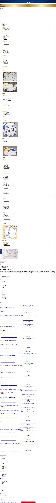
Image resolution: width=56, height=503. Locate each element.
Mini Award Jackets (6, 104)
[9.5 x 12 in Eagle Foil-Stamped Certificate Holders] (7, 326)
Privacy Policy (14, 502)
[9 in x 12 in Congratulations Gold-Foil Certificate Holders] (8, 329)
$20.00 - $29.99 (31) (4, 283)
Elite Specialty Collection (7, 114)
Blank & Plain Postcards (7, 245)
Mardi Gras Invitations (6, 168)
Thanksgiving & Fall (6, 208)
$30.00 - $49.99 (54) (4, 284)
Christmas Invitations (6, 165)
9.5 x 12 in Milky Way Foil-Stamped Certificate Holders (28, 403)
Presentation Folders (6, 44)
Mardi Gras (5, 222)
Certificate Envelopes (6, 108)
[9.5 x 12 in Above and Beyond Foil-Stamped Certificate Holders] (9, 410)
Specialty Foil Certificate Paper (7, 98)
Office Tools (5, 53)
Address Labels (6, 50)
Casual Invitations (6, 188)
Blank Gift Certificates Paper (7, 100)
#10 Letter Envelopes (6, 142)
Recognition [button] (3, 93)
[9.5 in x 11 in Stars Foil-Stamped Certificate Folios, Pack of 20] (9, 333)
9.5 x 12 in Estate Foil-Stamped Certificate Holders (28, 356)
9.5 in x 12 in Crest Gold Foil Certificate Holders (28, 308)
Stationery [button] (3, 25)
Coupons (3, 483)
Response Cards (6, 62)
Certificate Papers (5, 96)
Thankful (4, 209)
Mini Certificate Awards (7, 99)
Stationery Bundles (5, 41)
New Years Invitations (6, 166)
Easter (5, 205)
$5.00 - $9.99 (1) (3, 282)
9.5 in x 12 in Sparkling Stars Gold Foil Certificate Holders (28, 338)
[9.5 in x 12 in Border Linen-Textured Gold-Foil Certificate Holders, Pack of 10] (11, 365)
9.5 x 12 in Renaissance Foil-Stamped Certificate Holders (28, 394)
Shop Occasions (4, 198)
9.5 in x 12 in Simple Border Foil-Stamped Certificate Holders (28, 407)
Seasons (4, 212)
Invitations (4, 70)
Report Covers (6, 45)
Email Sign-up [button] (4, 24)
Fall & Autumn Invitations (7, 172)
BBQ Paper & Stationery (7, 219)
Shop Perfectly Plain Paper (6, 242)
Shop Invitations (4, 159)
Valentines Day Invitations (7, 167)
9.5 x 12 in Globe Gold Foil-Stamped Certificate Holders (28, 441)
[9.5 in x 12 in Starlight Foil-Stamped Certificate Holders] (8, 348)
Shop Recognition (5, 95)
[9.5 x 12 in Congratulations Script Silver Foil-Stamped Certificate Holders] (10, 429)
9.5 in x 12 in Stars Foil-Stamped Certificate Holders (28, 399)
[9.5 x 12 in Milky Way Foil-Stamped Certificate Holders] (8, 402)
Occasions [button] (3, 196)
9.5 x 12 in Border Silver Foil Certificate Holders (28, 324)
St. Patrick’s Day (6, 204)
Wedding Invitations (6, 177)
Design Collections (5, 66)
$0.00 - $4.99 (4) (3, 281)
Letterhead (5, 34)
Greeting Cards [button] (4, 195)
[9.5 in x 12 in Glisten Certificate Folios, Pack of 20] (7, 432)
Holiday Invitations (5, 160)
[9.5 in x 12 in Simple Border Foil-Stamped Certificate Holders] (9, 405)
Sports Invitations (6, 183)
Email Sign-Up (2, 499)
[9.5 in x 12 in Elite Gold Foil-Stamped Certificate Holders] (8, 381)
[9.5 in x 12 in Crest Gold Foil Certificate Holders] (7, 307)
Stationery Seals (6, 51)
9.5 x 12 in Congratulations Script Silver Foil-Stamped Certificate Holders (28, 430)
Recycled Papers (4, 67)
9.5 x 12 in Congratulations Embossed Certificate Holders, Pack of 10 (28, 427)
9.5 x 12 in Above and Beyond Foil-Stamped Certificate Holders (28, 411)
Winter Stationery (6, 214)
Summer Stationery (6, 216)
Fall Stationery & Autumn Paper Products (9, 213)
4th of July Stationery (6, 206)
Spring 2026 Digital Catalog (5, 480)
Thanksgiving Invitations (7, 164)
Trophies (4, 117)
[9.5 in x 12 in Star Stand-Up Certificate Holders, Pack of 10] (8, 413)
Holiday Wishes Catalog (4, 481)
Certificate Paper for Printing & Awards (8, 97)
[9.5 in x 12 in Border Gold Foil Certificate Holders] (7, 304)
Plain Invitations (6, 244)
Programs (5, 59)
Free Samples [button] (4, 23)
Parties (3, 217)
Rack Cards (5, 60)
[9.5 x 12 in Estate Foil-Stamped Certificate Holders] (7, 355)
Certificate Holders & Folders (5, 266)
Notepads (5, 37)
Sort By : (1, 302)
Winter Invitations (6, 173)
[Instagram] (6, 495)
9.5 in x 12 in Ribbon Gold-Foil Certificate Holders (28, 363)
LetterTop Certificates (6, 36)
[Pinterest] (4, 495)
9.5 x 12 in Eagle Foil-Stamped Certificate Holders (28, 327)
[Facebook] (3, 495)
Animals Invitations (6, 185)
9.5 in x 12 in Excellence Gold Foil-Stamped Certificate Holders (28, 370)
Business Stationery (5, 31)
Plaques (3, 116)
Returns (3, 468)
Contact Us (3, 466)
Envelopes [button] (3, 138)
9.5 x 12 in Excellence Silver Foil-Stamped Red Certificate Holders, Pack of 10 (28, 353)
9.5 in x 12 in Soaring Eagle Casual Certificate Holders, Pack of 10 (28, 341)
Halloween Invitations (6, 163)
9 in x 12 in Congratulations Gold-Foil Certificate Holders (28, 331)
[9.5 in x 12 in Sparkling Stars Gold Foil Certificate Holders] (8, 337)
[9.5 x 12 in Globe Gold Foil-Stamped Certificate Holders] (8, 440)
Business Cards (6, 35)
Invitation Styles (4, 186)
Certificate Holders (4, 267)
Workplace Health (6, 54)
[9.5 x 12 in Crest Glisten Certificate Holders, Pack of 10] (8, 372)
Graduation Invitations (6, 179)
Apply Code (28, 2)
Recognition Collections (5, 111)
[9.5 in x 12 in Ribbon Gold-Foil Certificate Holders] (7, 362)
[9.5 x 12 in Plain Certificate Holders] (5, 310)
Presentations (4, 42)
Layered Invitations (6, 193)
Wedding (5, 223)
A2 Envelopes (5, 141)
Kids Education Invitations (7, 182)
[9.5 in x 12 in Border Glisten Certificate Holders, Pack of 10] (8, 417)
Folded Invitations (6, 192)
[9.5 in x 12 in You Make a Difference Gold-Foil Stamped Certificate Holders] (11, 389)
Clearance (3, 482)
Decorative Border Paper (7, 28)
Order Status (3, 463)
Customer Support (4, 467)
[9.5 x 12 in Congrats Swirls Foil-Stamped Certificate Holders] (9, 436)
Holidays (4, 199)
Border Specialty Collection (7, 112)
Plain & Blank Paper (6, 29)
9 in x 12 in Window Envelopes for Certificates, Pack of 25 (28, 386)
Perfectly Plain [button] (4, 240)
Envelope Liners (6, 144)
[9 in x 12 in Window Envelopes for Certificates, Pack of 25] (8, 385)
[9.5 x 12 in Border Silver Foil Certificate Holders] (7, 323)
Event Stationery (4, 55)
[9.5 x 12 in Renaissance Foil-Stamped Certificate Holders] (8, 392)
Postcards (5, 38)
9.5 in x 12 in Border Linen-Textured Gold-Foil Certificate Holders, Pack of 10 (28, 366)
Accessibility (5, 502)
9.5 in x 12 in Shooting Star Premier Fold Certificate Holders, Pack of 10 (28, 423)
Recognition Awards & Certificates (6, 276)
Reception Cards (6, 61)
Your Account (2, 456)
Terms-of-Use (10, 502)
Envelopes (5, 30)
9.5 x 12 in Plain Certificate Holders (28, 312)
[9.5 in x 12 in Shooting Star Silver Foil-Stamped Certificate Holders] (10, 443)
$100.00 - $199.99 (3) (4, 285)
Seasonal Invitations (5, 169)
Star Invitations (6, 178)
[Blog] (2, 495)
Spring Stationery (6, 215)
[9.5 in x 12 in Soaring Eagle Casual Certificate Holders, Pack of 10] (9, 340)
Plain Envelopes (6, 243)
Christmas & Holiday (6, 201)
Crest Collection (6, 113)
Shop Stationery (4, 27)
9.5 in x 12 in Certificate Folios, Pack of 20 (28, 320)
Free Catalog (3, 458)
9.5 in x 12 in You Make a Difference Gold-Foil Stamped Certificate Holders (28, 390)
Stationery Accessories (6, 47)
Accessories (4, 49)
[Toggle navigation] (0, 22)
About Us (1, 502)
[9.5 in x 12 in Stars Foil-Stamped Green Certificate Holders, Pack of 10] (10, 451)
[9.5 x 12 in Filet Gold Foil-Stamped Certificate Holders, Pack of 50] (9, 447)
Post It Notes (5, 39)
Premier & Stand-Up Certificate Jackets (8, 105)
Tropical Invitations (6, 184)
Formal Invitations (6, 176)
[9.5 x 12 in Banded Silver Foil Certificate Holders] (7, 358)
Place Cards (5, 58)
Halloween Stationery (6, 207)
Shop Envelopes (4, 140)
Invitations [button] (3, 157)
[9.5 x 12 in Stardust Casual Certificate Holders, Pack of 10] (8, 344)
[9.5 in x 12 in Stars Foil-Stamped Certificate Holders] (7, 397)
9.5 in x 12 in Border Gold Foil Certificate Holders (28, 305)
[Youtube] (0, 495)
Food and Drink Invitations (7, 181)
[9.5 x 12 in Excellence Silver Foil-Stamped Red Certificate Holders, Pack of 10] (11, 352)
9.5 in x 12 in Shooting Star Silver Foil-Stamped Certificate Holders (28, 444)
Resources (1, 478)
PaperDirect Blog (2, 6)
